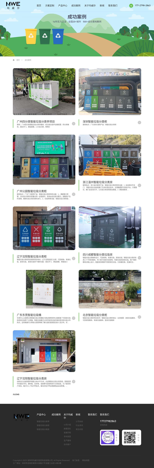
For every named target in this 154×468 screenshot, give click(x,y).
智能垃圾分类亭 (43, 421)
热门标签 (75, 460)
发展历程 (67, 433)
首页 (39, 5)
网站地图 (85, 460)
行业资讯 (79, 425)
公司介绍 (67, 425)
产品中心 (62, 5)
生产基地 (67, 440)
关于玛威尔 (90, 5)
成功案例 (75, 5)
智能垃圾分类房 (43, 429)
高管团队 (67, 429)
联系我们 (112, 5)
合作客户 (67, 444)
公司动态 (79, 421)
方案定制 (49, 5)
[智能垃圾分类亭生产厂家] (21, 417)
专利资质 (67, 437)
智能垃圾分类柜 (43, 425)
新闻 (102, 5)
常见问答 (79, 429)
